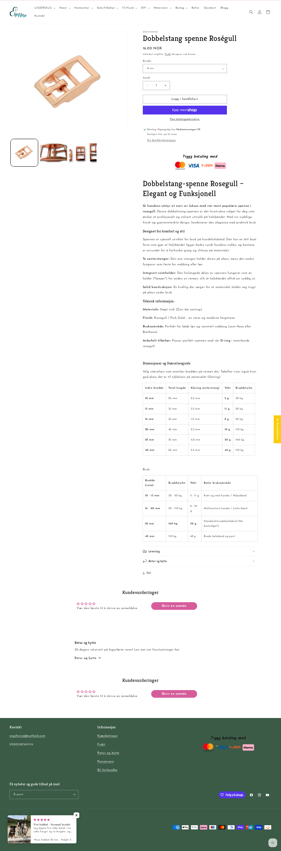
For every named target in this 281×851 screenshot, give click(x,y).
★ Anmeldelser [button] (277, 429)
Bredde (147, 61)
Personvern (105, 761)
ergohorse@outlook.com (27, 735)
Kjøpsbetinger (107, 735)
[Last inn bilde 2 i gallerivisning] (53, 152)
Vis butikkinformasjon (161, 140)
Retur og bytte (85, 658)
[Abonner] (74, 794)
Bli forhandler (107, 770)
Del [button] (149, 573)
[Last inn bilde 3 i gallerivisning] (83, 152)
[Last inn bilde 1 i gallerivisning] (24, 152)
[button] (44, 8)
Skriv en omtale (174, 606)
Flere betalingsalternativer (185, 119)
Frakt (168, 54)
